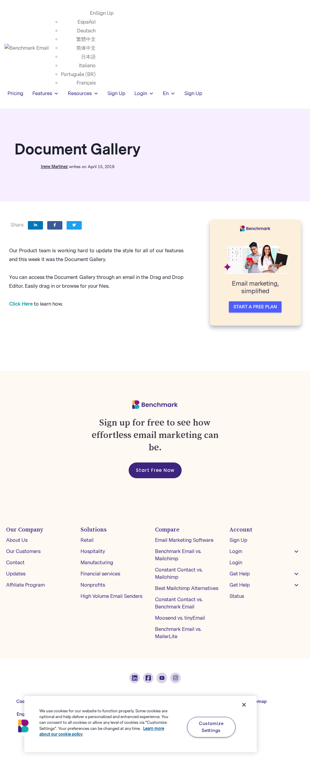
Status (236, 596)
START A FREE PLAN (255, 307)
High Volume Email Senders (111, 596)
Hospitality (93, 551)
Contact (15, 562)
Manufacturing (97, 562)
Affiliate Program (25, 585)
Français (86, 83)
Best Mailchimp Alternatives (186, 588)
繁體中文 (86, 39)
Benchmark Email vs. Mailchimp (178, 555)
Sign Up (105, 13)
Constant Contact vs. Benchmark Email (179, 603)
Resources (80, 93)
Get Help (239, 574)
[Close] (244, 704)
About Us (17, 540)
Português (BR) (78, 74)
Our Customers (23, 551)
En (93, 13)
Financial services (100, 574)
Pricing (15, 93)
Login (140, 93)
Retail (87, 540)
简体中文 (86, 48)
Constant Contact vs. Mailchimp (179, 573)
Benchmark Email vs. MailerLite (178, 632)
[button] (296, 551)
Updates (15, 574)
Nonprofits (93, 585)
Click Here (21, 304)
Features (42, 93)
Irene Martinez (54, 166)
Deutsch (86, 31)
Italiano (87, 65)
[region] (140, 724)
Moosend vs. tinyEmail (180, 618)
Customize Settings (211, 727)
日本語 (88, 57)
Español (87, 22)
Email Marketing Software (184, 540)
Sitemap (258, 701)
